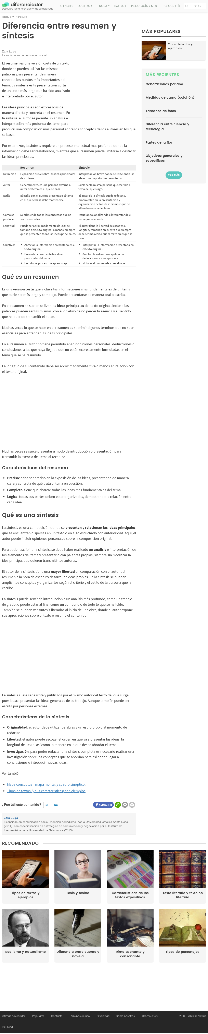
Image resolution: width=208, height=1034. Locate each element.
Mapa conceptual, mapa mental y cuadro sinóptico (46, 784)
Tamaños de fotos (161, 111)
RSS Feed (7, 1027)
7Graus (201, 1016)
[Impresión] (132, 805)
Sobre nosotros (125, 1016)
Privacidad (103, 1016)
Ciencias (66, 6)
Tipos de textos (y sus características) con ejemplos (46, 791)
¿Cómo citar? (150, 1016)
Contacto (57, 1016)
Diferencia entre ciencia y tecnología (167, 127)
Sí (47, 804)
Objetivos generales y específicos (164, 158)
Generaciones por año (164, 84)
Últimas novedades (13, 1016)
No (56, 804)
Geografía (173, 6)
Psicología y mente (145, 6)
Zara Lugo (11, 817)
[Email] (125, 805)
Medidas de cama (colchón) (170, 97)
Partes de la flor (159, 142)
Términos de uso (79, 1016)
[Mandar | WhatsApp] (118, 805)
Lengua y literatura (111, 6)
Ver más (174, 175)
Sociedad (85, 6)
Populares (38, 1016)
